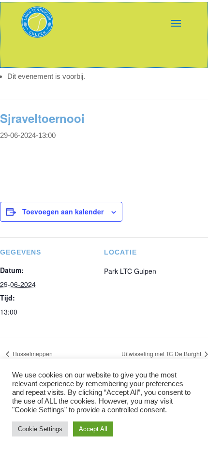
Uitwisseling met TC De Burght (162, 353)
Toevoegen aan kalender (63, 211)
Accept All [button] (93, 429)
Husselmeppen (32, 353)
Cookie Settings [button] (40, 429)
